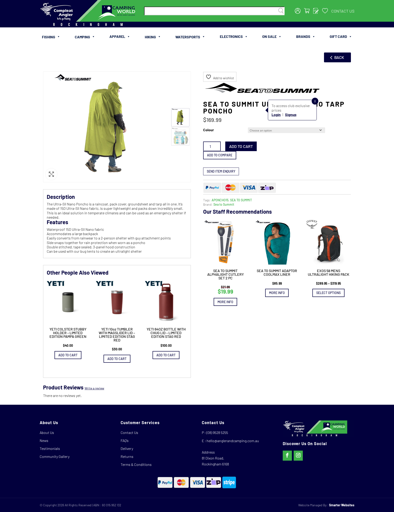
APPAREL (117, 36)
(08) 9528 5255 (217, 432)
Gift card (338, 36)
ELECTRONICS (231, 36)
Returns (127, 456)
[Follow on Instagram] (298, 456)
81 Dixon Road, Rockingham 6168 (215, 461)
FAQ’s (125, 440)
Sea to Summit (223, 204)
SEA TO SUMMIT (241, 200)
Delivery (127, 448)
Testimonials (50, 448)
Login (276, 114)
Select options (328, 293)
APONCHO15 (220, 200)
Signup (290, 114)
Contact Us (342, 10)
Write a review (94, 388)
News (44, 440)
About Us (47, 432)
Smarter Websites (341, 505)
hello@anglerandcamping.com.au (233, 440)
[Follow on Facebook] (287, 456)
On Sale (269, 36)
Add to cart (241, 146)
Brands (303, 36)
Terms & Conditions (136, 464)
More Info (225, 302)
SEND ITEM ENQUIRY (221, 171)
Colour (208, 129)
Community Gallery (55, 456)
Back (339, 57)
